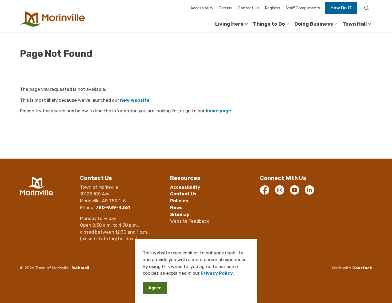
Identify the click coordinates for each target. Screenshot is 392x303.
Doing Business (313, 24)
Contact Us (248, 8)
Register (272, 8)
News (176, 207)
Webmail (80, 268)
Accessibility (201, 8)
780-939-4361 (112, 207)
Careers (226, 8)
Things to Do (269, 24)
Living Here (229, 24)
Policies (179, 200)
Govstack (362, 268)
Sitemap (180, 214)
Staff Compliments (303, 8)
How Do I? (341, 7)
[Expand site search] (366, 8)
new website (135, 100)
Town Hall (354, 24)
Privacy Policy (217, 273)
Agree (155, 287)
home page (218, 110)
